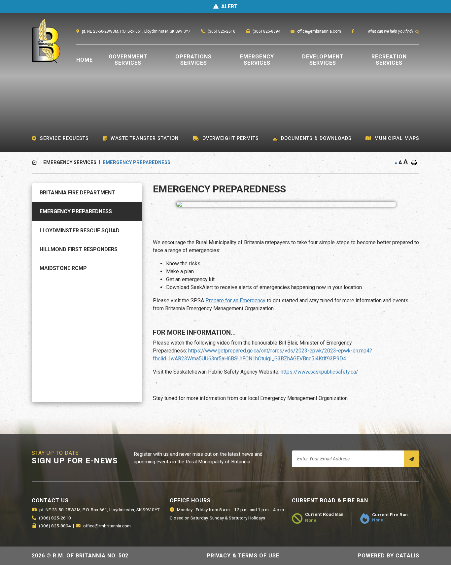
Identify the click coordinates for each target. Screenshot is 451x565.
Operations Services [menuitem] (193, 59)
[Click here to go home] (37, 162)
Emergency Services (69, 162)
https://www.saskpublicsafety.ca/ (319, 372)
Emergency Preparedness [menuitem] (76, 211)
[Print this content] (414, 163)
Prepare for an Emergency (235, 300)
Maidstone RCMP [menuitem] (63, 268)
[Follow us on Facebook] (353, 31)
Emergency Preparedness (136, 162)
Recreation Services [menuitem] (389, 59)
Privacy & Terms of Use (243, 555)
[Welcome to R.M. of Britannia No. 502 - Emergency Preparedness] (25, 46)
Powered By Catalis (388, 555)
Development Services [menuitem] (323, 59)
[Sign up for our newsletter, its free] (411, 458)
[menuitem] (84, 60)
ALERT (229, 6)
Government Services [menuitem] (128, 59)
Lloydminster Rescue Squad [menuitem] (80, 230)
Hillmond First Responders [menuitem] (79, 249)
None (310, 520)
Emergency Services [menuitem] (257, 59)
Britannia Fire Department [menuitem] (77, 192)
